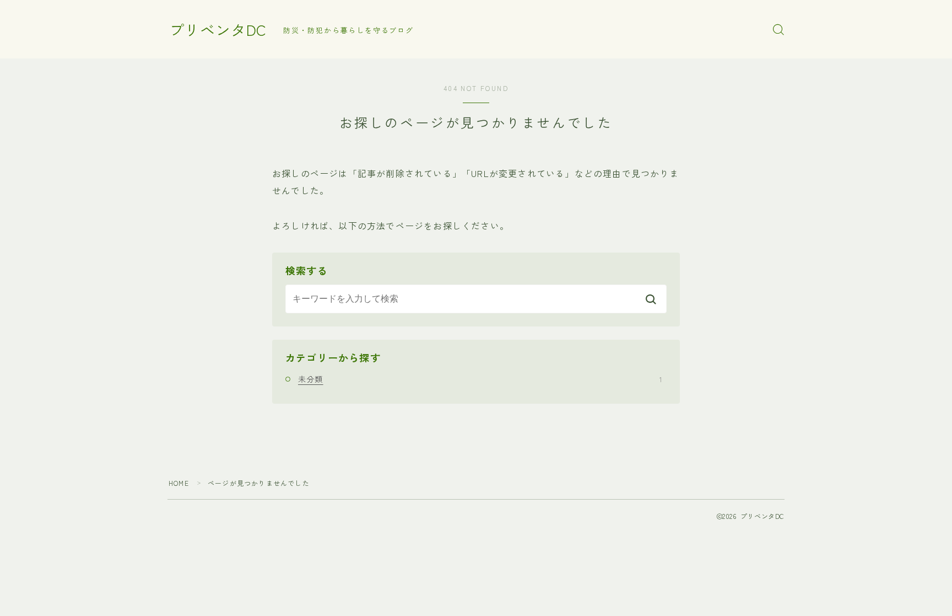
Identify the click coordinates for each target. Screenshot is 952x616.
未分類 (480, 378)
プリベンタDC (218, 30)
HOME (179, 483)
